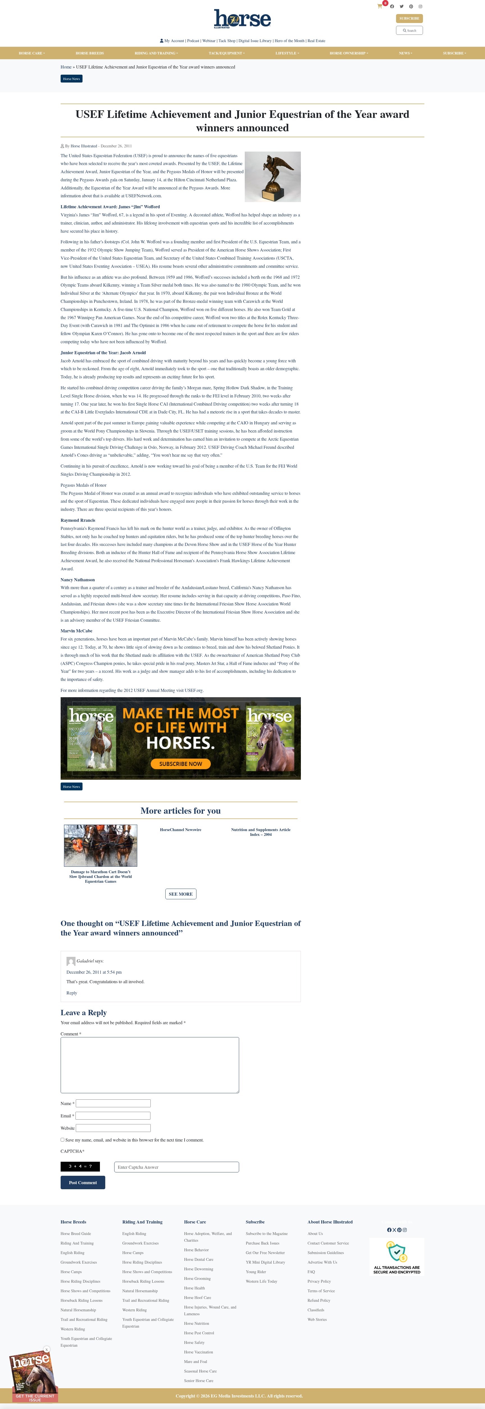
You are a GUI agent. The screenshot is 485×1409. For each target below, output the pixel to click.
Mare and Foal (195, 1361)
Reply (72, 993)
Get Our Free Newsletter (265, 1252)
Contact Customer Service (328, 1243)
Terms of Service (321, 1290)
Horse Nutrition (196, 1323)
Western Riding (73, 1329)
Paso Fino (291, 595)
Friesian (98, 604)
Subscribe (409, 18)
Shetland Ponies (280, 647)
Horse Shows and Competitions (85, 1290)
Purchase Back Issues (262, 1243)
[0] (379, 6)
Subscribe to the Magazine (267, 1233)
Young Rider (256, 1271)
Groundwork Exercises (79, 1262)
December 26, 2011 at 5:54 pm (94, 972)
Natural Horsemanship (78, 1309)
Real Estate (316, 40)
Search (411, 30)
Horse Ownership (347, 53)
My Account (173, 40)
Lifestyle (286, 53)
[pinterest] (411, 6)
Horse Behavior (196, 1249)
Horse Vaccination (198, 1352)
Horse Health (194, 1288)
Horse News (71, 78)
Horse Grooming (197, 1278)
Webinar (209, 40)
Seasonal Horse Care (200, 1371)
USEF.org (194, 690)
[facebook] (392, 6)
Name (68, 1103)
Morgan (194, 387)
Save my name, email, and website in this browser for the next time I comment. (134, 1140)
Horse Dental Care (198, 1259)
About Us (315, 1233)
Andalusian (191, 587)
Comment (71, 1034)
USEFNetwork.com (143, 195)
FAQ (311, 1271)
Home (66, 67)
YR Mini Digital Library (265, 1262)
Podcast (193, 40)
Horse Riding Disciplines (80, 1281)
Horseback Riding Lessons (81, 1300)
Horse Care (30, 53)
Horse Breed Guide (76, 1233)
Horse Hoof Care (197, 1297)
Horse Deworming (198, 1268)
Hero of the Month (290, 40)
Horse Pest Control (199, 1332)
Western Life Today (261, 1281)
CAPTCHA (72, 1151)
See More (181, 894)
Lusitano (210, 587)
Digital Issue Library (255, 40)
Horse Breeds (90, 53)
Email (67, 1115)
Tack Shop (227, 40)
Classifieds (316, 1309)
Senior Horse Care (198, 1380)
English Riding (72, 1252)
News (404, 53)
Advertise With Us (322, 1262)
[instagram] (420, 6)
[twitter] (402, 6)
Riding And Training (77, 1243)
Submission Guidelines (326, 1252)
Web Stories (317, 1319)
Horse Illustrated (84, 145)
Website (68, 1128)
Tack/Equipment (225, 53)
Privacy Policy (319, 1281)
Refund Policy (319, 1300)
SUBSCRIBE (453, 53)
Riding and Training (155, 53)
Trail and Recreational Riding (84, 1319)
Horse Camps (71, 1271)
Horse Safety (194, 1342)
